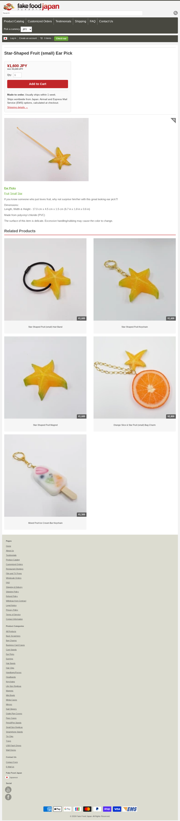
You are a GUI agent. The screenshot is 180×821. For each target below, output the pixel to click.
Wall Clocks (11, 750)
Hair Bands (10, 663)
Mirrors (9, 704)
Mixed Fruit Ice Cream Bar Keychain (45, 523)
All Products (11, 631)
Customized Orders (40, 21)
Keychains (10, 682)
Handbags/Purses (13, 672)
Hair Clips (10, 668)
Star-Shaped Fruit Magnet (45, 425)
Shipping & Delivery (14, 587)
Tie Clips (9, 736)
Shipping (80, 21)
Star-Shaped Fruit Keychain (134, 327)
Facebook (8, 797)
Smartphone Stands (14, 732)
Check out (61, 38)
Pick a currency (12, 29)
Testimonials (63, 21)
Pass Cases (11, 718)
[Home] (90, 7)
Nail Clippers (11, 709)
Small (13, 193)
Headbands (11, 677)
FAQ (92, 21)
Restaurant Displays (14, 569)
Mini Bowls (10, 695)
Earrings (9, 659)
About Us (10, 551)
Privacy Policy (12, 610)
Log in (13, 38)
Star (20, 193)
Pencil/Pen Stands (13, 723)
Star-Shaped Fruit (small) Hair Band (45, 327)
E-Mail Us (10, 767)
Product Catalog (14, 21)
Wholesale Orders (13, 578)
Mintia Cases (11, 700)
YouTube (8, 789)
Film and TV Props (14, 573)
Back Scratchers (13, 636)
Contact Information (14, 619)
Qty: (9, 75)
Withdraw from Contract (16, 601)
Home (8, 546)
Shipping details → (17, 107)
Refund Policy (12, 596)
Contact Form (12, 762)
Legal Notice (11, 605)
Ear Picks (10, 188)
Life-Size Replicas (13, 686)
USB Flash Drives (13, 745)
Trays (8, 741)
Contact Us (106, 21)
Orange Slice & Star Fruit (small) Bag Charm (135, 425)
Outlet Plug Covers (14, 713)
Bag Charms (11, 640)
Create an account (28, 38)
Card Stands (11, 650)
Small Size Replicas (14, 727)
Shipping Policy (12, 592)
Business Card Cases (15, 645)
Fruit (6, 193)
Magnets (9, 691)
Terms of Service (13, 614)
